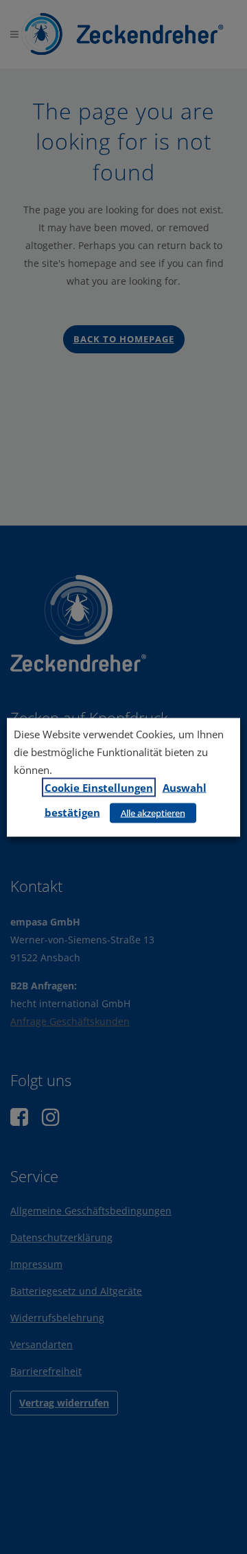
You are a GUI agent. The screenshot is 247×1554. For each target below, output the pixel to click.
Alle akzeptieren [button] (153, 812)
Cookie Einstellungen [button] (99, 787)
